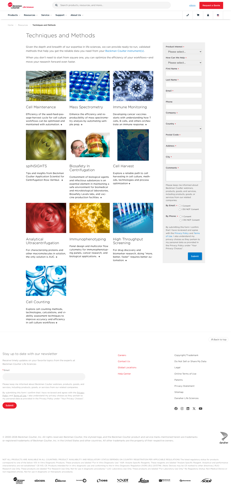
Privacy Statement (184, 386)
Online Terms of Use (185, 373)
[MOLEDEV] (164, 481)
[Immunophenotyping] (89, 218)
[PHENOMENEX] (185, 481)
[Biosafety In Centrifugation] (89, 145)
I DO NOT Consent (190, 209)
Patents (178, 380)
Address (171, 146)
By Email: (171, 205)
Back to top (220, 339)
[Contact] (188, 15)
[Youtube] (200, 409)
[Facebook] (176, 409)
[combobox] (111, 5)
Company (172, 113)
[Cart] (198, 15)
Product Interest (175, 46)
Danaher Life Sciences (186, 398)
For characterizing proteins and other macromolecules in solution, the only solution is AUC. (46, 253)
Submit (195, 256)
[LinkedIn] (188, 409)
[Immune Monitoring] (133, 86)
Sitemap (178, 392)
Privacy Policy (182, 233)
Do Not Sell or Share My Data (190, 361)
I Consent (186, 206)
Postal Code (173, 135)
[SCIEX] (206, 481)
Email (169, 91)
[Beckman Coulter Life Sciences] (21, 5)
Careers (122, 355)
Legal (177, 367)
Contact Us (124, 361)
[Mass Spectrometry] (89, 86)
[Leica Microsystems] (143, 481)
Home (10, 25)
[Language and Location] (218, 15)
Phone (169, 102)
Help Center (124, 373)
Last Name (172, 80)
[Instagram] (182, 409)
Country (171, 124)
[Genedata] (81, 481)
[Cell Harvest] (133, 145)
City (169, 157)
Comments (172, 168)
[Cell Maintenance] (46, 86)
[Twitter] (194, 409)
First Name (172, 68)
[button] (56, 5)
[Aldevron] (60, 481)
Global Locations (127, 367)
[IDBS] (102, 481)
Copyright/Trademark (186, 355)
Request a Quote (211, 5)
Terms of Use (20, 395)
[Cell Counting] (46, 281)
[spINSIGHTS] (46, 145)
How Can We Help (176, 57)
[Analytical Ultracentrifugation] (46, 218)
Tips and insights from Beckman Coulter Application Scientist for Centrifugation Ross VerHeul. (45, 176)
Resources (23, 25)
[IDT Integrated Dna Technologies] (123, 481)
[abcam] (40, 481)
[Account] (208, 15)
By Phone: (172, 216)
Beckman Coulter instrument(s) (124, 50)
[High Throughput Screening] (133, 218)
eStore (192, 5)
